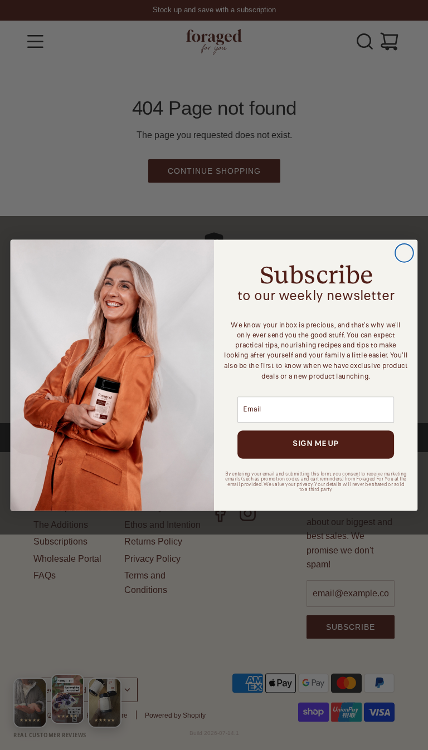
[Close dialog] (404, 253)
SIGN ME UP (315, 444)
